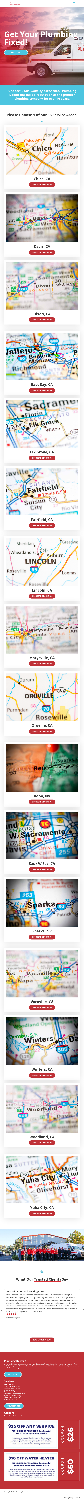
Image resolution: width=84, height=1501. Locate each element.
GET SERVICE (16, 52)
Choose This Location (42, 185)
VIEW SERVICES (13, 1406)
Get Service (12, 1374)
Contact (77, 1498)
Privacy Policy (68, 1498)
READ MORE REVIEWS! (42, 1340)
